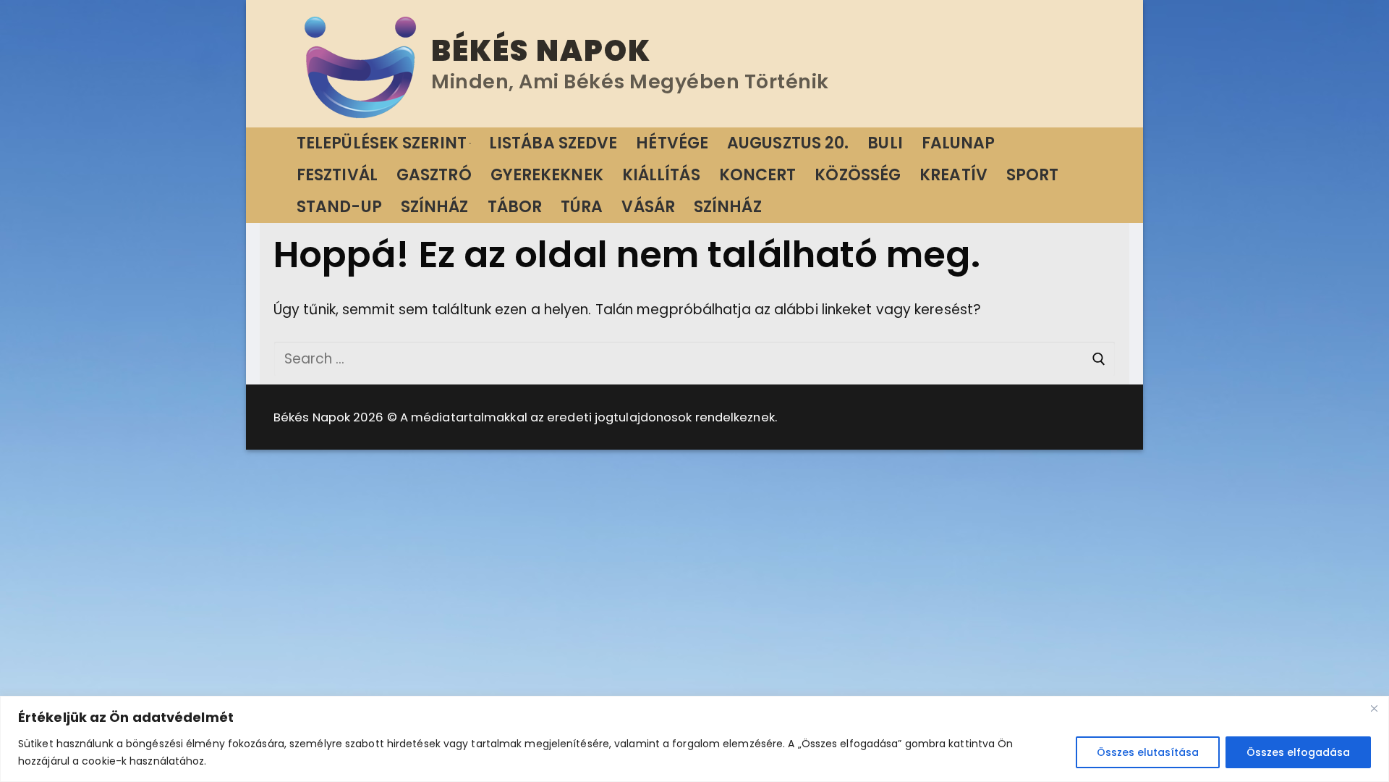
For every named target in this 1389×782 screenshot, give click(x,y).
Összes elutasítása (1148, 752)
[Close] (1373, 708)
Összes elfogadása (1298, 752)
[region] (694, 739)
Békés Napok (541, 50)
